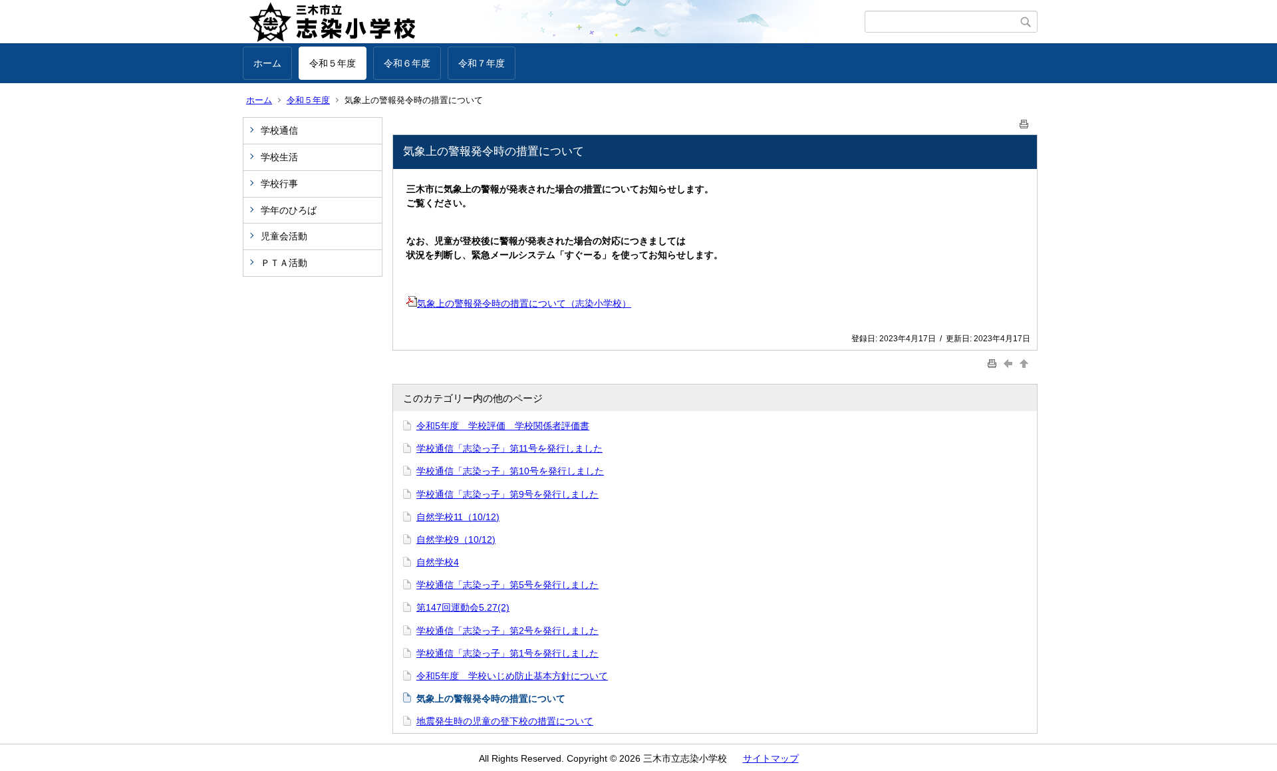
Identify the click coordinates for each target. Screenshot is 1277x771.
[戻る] (1010, 363)
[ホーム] (554, 22)
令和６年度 (407, 63)
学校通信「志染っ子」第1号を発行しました (507, 653)
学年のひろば (289, 210)
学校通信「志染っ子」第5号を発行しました (507, 584)
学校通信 (279, 130)
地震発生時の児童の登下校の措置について (504, 721)
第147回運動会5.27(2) (462, 607)
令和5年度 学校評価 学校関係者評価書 (502, 425)
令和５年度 (332, 63)
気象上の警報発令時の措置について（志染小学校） (524, 303)
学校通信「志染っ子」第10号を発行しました (510, 471)
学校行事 (279, 183)
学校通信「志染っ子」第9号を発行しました (507, 494)
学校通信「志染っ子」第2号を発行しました (507, 630)
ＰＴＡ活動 (284, 262)
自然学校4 (437, 562)
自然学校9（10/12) (456, 539)
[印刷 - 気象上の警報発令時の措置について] (1024, 121)
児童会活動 (284, 236)
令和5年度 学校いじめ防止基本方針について (512, 676)
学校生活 (279, 157)
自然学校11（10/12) (457, 517)
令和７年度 (481, 63)
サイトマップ (771, 758)
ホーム (267, 63)
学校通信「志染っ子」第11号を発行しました (509, 448)
